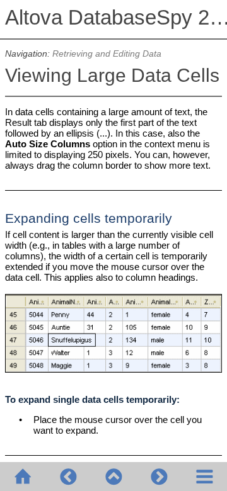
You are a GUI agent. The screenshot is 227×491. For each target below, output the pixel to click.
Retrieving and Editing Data (106, 54)
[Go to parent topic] (113, 476)
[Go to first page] (22, 476)
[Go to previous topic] (68, 476)
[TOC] (204, 476)
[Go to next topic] (159, 476)
